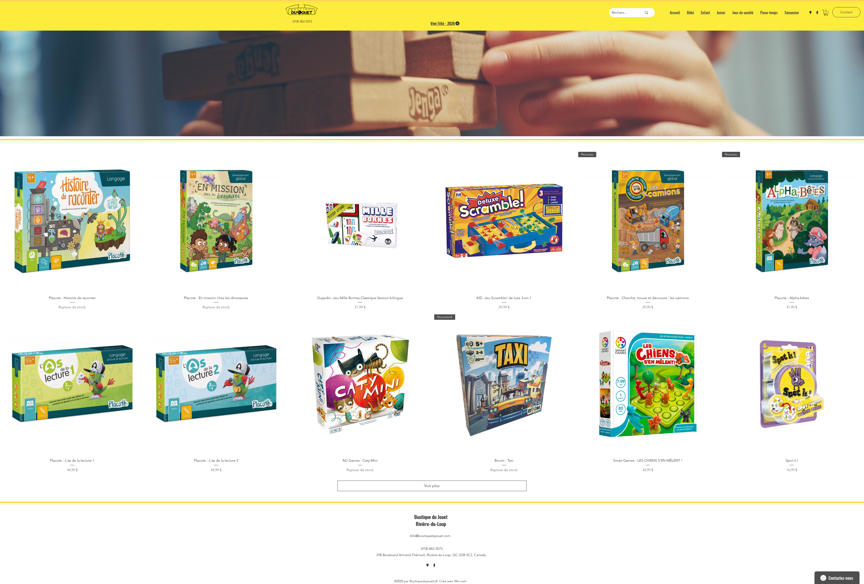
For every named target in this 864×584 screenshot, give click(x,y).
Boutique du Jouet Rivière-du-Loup (431, 520)
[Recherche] (646, 12)
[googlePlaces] (810, 12)
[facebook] (817, 12)
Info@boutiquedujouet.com (430, 536)
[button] (826, 13)
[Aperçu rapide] (72, 221)
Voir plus (432, 485)
